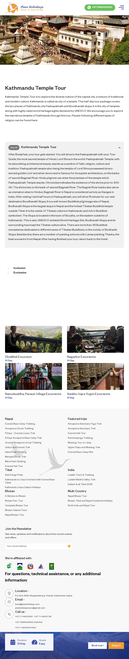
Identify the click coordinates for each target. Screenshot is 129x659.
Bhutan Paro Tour (14, 501)
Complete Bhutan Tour (16, 506)
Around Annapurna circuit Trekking (23, 443)
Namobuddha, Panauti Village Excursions (33, 394)
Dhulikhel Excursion (18, 357)
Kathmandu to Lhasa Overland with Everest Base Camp (30, 481)
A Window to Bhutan (15, 496)
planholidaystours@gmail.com (30, 608)
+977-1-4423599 (24, 617)
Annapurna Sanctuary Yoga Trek (84, 424)
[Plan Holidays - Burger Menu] (121, 7)
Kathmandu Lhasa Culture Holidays (23, 488)
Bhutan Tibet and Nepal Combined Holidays (90, 501)
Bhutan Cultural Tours (16, 510)
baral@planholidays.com (27, 604)
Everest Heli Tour (14, 466)
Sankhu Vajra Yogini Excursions (88, 394)
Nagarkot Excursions (81, 357)
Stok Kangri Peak (14, 475)
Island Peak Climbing (16, 452)
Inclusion (19, 268)
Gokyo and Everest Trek (17, 448)
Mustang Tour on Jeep (79, 443)
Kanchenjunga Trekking (80, 438)
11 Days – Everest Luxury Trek (20, 433)
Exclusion (19, 273)
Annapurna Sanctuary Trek (82, 429)
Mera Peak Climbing (15, 462)
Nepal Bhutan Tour (14, 515)
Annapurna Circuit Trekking (19, 429)
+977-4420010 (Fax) (25, 628)
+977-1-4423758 (42, 617)
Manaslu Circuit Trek (15, 457)
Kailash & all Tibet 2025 (80, 485)
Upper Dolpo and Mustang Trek (84, 448)
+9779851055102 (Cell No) (28, 622)
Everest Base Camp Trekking (20, 424)
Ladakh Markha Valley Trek (81, 480)
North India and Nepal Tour (81, 506)
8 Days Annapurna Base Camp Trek (23, 438)
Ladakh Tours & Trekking (81, 475)
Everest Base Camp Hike (80, 452)
